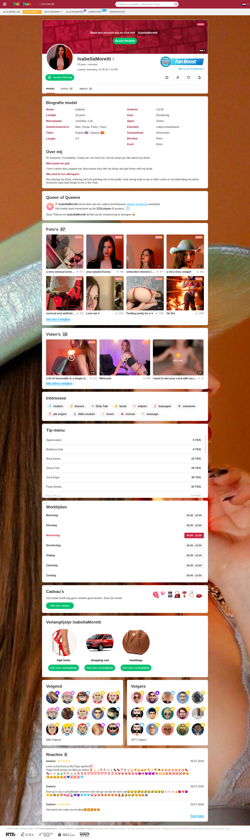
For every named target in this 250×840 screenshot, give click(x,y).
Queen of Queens (137, 204)
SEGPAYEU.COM (83, 829)
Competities (95, 12)
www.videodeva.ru (48, 828)
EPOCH (69, 829)
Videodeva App (117, 12)
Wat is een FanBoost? (191, 68)
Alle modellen (11, 12)
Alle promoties (75, 12)
